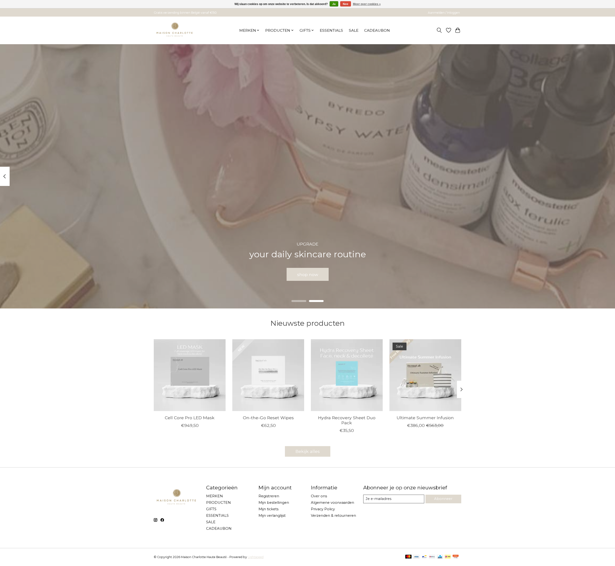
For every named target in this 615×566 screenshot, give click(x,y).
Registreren (268, 496)
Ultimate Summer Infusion (425, 417)
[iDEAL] (448, 557)
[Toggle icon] (439, 30)
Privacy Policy (323, 509)
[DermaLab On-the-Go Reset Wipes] (268, 375)
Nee (345, 4)
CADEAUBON (377, 30)
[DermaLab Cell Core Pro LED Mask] (190, 375)
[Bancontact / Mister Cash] (424, 557)
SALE (353, 30)
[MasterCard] (408, 557)
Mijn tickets (268, 509)
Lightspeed (256, 557)
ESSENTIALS (331, 30)
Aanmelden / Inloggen (444, 12)
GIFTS (211, 509)
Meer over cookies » (367, 4)
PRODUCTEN (218, 502)
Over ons (319, 496)
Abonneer (443, 499)
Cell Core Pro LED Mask (190, 417)
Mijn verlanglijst (272, 515)
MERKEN (214, 496)
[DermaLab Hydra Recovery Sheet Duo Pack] (347, 375)
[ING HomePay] (456, 557)
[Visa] (416, 557)
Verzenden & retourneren (333, 515)
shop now (307, 274)
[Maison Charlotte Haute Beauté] (175, 30)
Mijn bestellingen (273, 502)
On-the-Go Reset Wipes (268, 417)
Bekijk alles (307, 451)
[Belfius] (432, 557)
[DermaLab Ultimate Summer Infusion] (425, 375)
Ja (334, 4)
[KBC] (440, 557)
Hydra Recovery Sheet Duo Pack (346, 420)
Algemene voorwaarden (332, 502)
